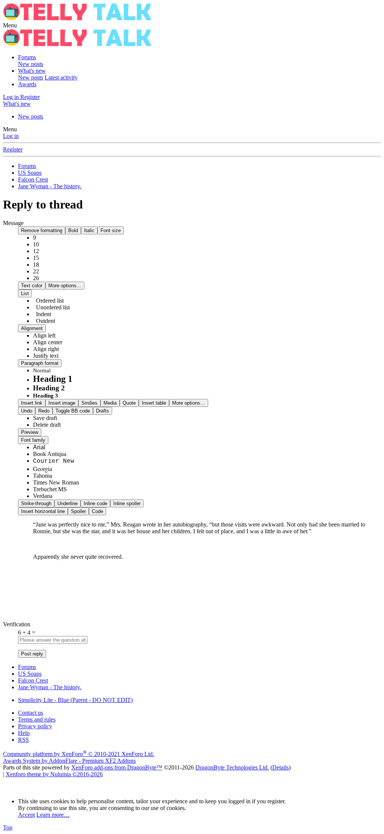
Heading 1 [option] (52, 379)
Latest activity (61, 77)
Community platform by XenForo (78, 754)
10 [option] (36, 244)
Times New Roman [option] (56, 482)
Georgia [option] (42, 468)
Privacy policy (35, 726)
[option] (44, 335)
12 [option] (36, 251)
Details (280, 767)
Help (24, 733)
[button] (10, 25)
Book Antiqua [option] (49, 454)
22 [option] (36, 271)
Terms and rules (37, 719)
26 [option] (36, 278)
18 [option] (36, 264)
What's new (32, 71)
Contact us (30, 713)
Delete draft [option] (47, 425)
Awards (27, 84)
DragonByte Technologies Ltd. (232, 767)
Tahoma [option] (42, 475)
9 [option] (34, 237)
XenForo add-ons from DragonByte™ (116, 767)
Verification (16, 624)
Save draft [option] (45, 418)
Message (13, 223)
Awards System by (69, 761)
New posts (30, 64)
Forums (27, 57)
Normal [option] (42, 371)
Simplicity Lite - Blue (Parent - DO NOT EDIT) (75, 700)
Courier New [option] (53, 461)
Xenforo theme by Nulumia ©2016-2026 (54, 774)
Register (12, 149)
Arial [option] (39, 447)
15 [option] (36, 258)
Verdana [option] (42, 496)
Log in (11, 136)
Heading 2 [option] (49, 388)
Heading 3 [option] (45, 396)
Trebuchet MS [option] (50, 489)
